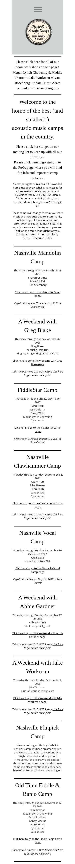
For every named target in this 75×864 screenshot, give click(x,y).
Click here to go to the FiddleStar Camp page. (37, 429)
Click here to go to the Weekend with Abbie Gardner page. (37, 635)
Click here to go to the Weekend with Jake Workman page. (37, 700)
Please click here (28, 62)
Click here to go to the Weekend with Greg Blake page (37, 362)
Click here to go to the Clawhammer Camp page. (38, 505)
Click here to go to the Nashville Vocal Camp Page (37, 570)
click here (33, 147)
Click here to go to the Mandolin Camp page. (37, 294)
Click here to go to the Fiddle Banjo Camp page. (37, 840)
